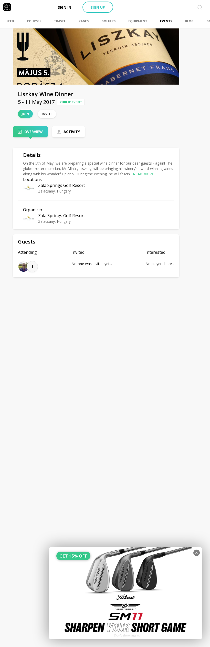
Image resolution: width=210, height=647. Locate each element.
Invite (47, 114)
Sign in (64, 7)
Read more (143, 173)
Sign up (98, 7)
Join (25, 114)
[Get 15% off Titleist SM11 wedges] (125, 593)
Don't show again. (127, 635)
